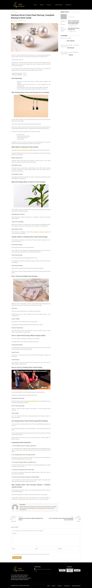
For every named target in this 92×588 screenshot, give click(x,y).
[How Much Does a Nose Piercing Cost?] (64, 29)
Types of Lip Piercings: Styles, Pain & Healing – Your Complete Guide (74, 22)
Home (35, 4)
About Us (53, 585)
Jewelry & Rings (58, 4)
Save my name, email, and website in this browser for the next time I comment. (31, 554)
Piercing (49, 4)
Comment (14, 533)
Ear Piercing (70, 47)
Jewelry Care (68, 4)
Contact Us (60, 585)
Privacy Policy (67, 585)
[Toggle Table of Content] (24, 74)
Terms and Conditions (76, 585)
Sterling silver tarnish (16, 457)
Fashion (41, 4)
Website (59, 548)
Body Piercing (71, 40)
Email (36, 548)
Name (13, 548)
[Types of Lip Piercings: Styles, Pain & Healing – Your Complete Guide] (64, 23)
